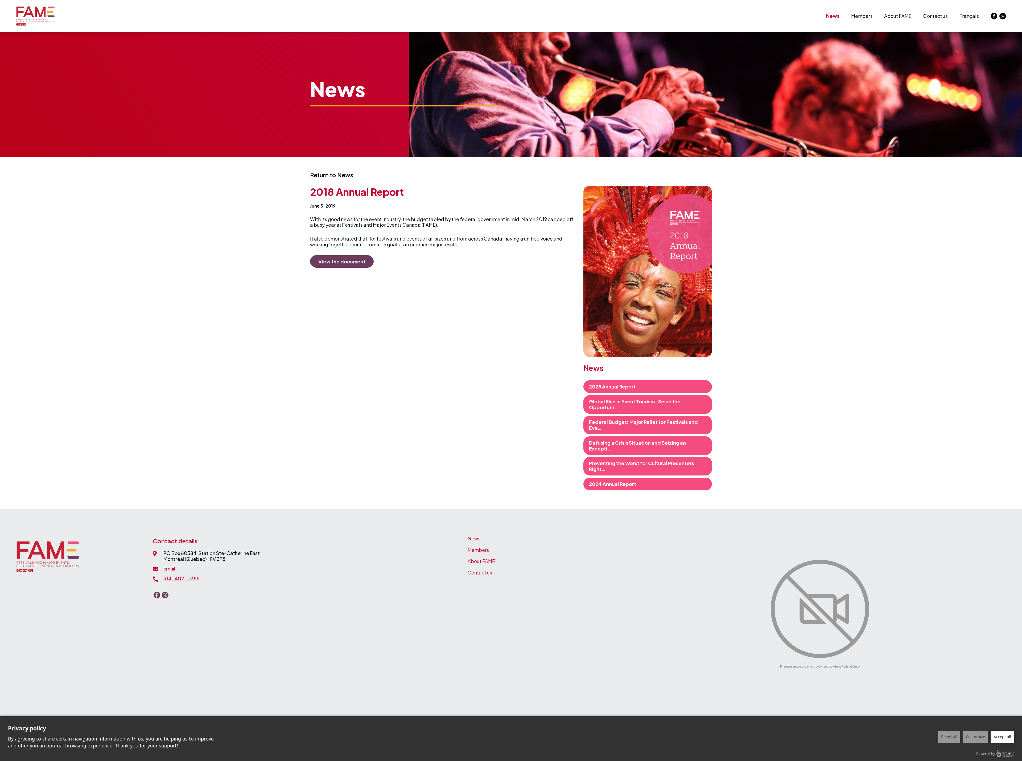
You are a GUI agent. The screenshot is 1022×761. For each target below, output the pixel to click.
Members (861, 16)
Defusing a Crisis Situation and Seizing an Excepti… (637, 446)
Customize (975, 736)
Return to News (331, 175)
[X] (1002, 16)
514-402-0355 (181, 578)
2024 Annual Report (612, 484)
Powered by (985, 753)
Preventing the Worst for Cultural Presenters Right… (641, 466)
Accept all (1002, 736)
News (832, 16)
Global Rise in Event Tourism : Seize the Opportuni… (635, 404)
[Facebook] (994, 16)
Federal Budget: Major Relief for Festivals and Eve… (643, 425)
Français (969, 16)
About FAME (898, 16)
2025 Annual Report (612, 386)
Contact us (935, 16)
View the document (341, 261)
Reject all (949, 736)
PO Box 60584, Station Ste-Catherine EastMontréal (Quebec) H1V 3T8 (211, 556)
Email (169, 568)
